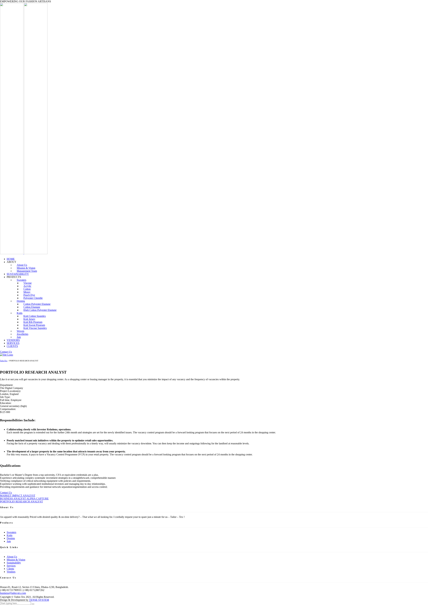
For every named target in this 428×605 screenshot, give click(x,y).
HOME (11, 258)
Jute (19, 337)
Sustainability (14, 562)
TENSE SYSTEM (39, 599)
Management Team (27, 271)
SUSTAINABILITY (18, 274)
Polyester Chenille (33, 298)
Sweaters (11, 532)
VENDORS (13, 340)
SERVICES (13, 343)
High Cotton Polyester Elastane (40, 310)
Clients (10, 568)
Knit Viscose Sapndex (35, 328)
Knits (19, 313)
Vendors (11, 571)
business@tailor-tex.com (13, 593)
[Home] (6, 354)
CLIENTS (12, 346)
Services (11, 565)
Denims (11, 538)
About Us (12, 556)
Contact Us (6, 492)
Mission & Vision (16, 559)
